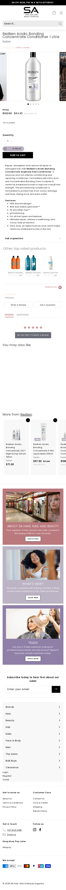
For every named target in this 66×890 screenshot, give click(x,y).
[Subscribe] (56, 689)
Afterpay (7, 847)
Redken (7, 41)
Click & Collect (40, 802)
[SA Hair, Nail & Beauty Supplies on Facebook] (40, 829)
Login (5, 772)
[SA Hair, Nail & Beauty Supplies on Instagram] (34, 829)
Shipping (37, 807)
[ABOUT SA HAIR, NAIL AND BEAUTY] (33, 507)
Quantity (8, 135)
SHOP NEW (33, 597)
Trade (6, 779)
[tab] (18, 304)
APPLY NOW (33, 658)
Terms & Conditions (13, 802)
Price (6, 109)
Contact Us (39, 798)
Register (7, 775)
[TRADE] (33, 624)
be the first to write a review (33, 335)
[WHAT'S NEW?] (33, 565)
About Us (7, 798)
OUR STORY (33, 539)
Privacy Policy (10, 807)
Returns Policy (40, 811)
